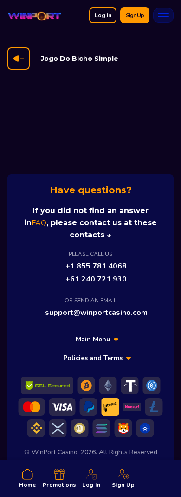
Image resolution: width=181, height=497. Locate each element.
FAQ (39, 223)
